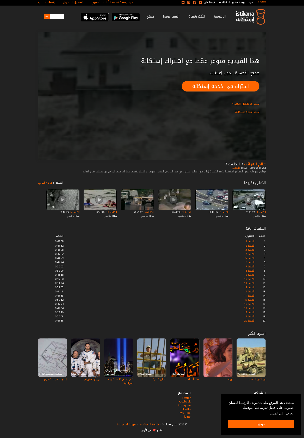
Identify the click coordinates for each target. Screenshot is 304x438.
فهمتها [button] (261, 424)
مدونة (187, 416)
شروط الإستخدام (149, 424)
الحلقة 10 (249, 278)
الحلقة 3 (186, 212)
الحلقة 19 (249, 316)
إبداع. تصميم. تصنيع (55, 379)
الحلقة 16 (249, 303)
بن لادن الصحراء (257, 379)
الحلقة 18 (249, 312)
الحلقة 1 (261, 212)
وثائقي (235, 167)
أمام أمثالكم (192, 379)
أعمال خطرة (159, 379)
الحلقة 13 (249, 291)
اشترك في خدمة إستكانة (220, 86)
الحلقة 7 (250, 266)
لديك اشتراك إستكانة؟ (247, 111)
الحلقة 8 (250, 270)
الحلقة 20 (249, 320)
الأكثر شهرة (196, 16)
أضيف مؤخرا (171, 16)
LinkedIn (185, 409)
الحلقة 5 (75, 212)
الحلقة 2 (224, 212)
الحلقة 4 (149, 212)
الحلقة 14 (249, 295)
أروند (229, 379)
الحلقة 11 (111, 212)
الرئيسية (220, 16)
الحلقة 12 (249, 287)
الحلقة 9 (250, 274)
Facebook (185, 401)
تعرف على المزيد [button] (281, 413)
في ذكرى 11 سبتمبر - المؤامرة (120, 381)
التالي (41, 182)
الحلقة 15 (249, 299)
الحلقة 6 (250, 262)
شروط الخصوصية (126, 424)
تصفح (150, 16)
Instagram (184, 405)
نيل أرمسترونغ (92, 379)
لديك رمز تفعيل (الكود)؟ (246, 103)
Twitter (186, 397)
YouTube (185, 412)
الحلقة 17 (249, 308)
